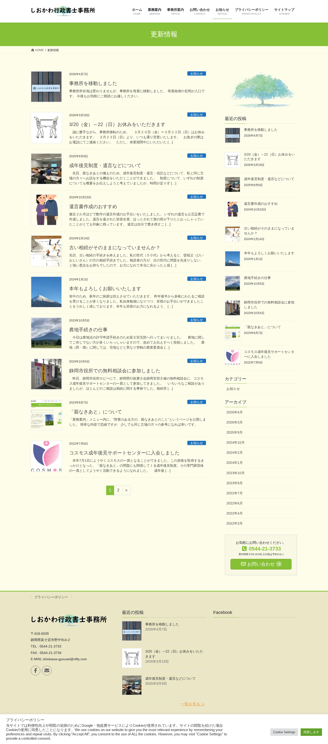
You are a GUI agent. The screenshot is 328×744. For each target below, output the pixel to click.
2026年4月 (234, 412)
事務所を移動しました (93, 83)
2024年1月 (234, 463)
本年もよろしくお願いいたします (105, 288)
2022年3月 (234, 523)
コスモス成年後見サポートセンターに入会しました (124, 452)
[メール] (47, 670)
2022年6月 (234, 503)
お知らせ (196, 73)
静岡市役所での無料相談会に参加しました (114, 370)
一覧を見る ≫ (193, 704)
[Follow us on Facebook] (35, 670)
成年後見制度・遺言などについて (105, 165)
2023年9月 (234, 483)
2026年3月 (234, 422)
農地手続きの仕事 (88, 329)
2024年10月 (235, 442)
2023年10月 (235, 473)
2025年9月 (234, 432)
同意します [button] (311, 732)
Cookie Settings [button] (284, 732)
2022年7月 (234, 493)
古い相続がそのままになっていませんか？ (114, 247)
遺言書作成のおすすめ (93, 206)
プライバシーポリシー (51, 597)
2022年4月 (234, 513)
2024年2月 (234, 452)
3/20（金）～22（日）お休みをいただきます (117, 124)
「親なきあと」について (95, 411)
